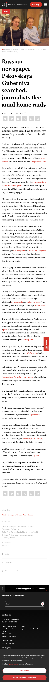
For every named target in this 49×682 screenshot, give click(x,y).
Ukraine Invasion (26, 535)
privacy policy (13, 664)
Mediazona (32, 353)
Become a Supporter (23, 588)
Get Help (35, 4)
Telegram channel (38, 162)
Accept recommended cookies (24, 677)
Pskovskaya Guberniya (10, 529)
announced (40, 305)
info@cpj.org (6, 648)
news (43, 158)
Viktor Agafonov (8, 538)
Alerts (6, 11)
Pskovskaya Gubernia (26, 526)
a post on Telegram (37, 251)
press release (36, 415)
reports (5, 162)
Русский (5, 545)
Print (7, 554)
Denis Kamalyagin (9, 526)
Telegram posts (33, 302)
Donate (42, 588)
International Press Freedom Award (17, 377)
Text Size (8, 562)
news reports (19, 251)
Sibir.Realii (33, 532)
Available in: (6, 543)
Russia (30, 515)
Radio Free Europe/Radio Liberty (15, 532)
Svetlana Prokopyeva (10, 535)
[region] (24, 665)
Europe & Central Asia (17, 515)
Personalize (24, 671)
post (5, 329)
